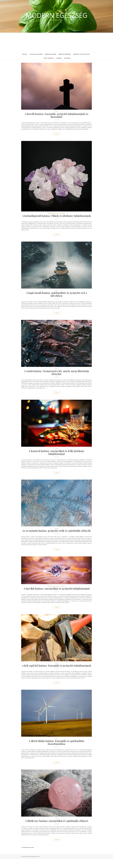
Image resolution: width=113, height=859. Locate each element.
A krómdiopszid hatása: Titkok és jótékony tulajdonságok (56, 215)
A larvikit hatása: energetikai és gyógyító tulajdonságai (56, 588)
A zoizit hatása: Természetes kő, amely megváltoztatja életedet (56, 372)
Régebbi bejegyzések (28, 847)
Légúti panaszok (49, 58)
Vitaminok (59, 58)
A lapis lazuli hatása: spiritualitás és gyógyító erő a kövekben (56, 294)
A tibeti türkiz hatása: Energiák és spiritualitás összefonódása (56, 742)
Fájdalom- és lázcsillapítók (81, 54)
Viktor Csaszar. (37, 856)
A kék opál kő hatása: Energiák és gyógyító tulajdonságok (56, 665)
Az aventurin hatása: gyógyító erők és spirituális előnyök (56, 530)
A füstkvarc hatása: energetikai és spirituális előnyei (56, 821)
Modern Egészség (56, 15)
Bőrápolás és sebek (50, 54)
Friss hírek (67, 58)
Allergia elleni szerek (36, 54)
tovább (56, 134)
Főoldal (24, 54)
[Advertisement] (56, 42)
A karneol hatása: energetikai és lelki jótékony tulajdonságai (56, 452)
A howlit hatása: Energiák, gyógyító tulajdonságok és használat (56, 115)
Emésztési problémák (65, 54)
